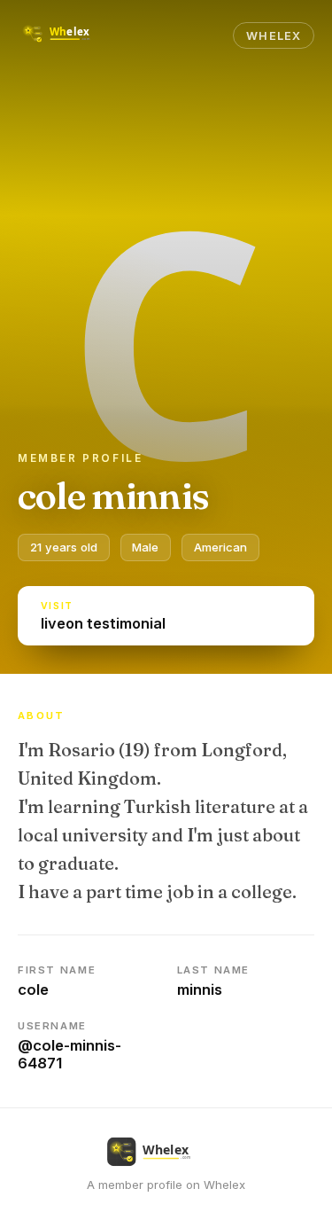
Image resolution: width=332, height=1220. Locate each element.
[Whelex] (69, 35)
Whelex (273, 36)
